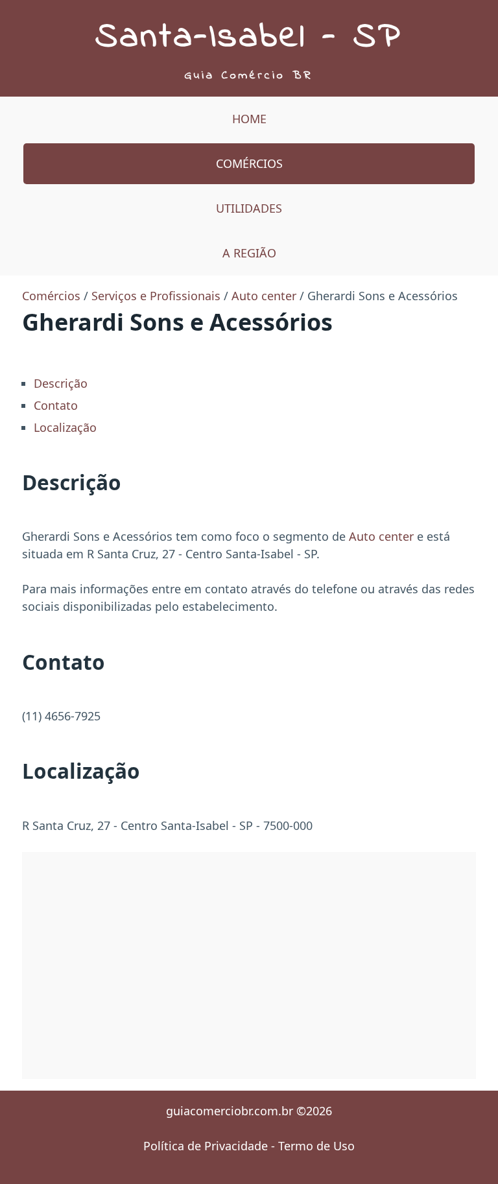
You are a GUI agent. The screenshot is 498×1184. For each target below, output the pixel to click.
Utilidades (249, 208)
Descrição (61, 383)
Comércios (249, 163)
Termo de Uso (316, 1146)
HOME (249, 118)
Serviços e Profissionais (155, 295)
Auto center (263, 295)
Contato (56, 405)
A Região (249, 253)
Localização (65, 427)
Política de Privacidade (205, 1146)
